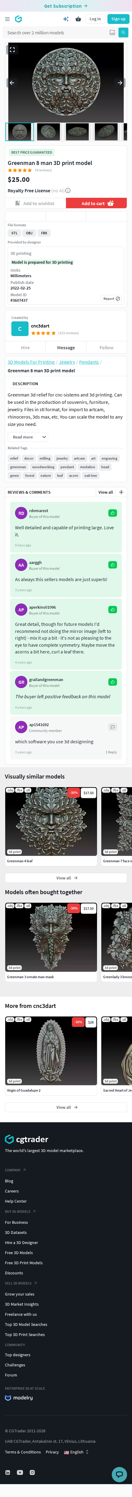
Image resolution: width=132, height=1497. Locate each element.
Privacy (52, 1452)
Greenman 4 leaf (20, 861)
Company (13, 1170)
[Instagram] (32, 1472)
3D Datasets (16, 1232)
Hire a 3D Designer (21, 1242)
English (73, 1452)
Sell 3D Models (18, 1283)
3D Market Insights (22, 1304)
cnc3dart (40, 326)
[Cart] (78, 19)
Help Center (16, 1201)
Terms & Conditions (23, 1452)
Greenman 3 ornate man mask (30, 976)
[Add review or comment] (121, 492)
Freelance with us (21, 1314)
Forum (11, 1375)
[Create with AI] (66, 19)
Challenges (15, 1365)
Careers (12, 1191)
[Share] (106, 216)
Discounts (14, 1273)
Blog (9, 1181)
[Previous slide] (11, 83)
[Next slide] (120, 83)
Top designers (17, 1354)
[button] (112, 32)
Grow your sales (19, 1294)
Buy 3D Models (17, 1211)
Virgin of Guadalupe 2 (24, 1090)
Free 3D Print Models (24, 1262)
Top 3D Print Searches (25, 1334)
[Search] (123, 32)
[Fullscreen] (12, 50)
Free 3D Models (19, 1252)
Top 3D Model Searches (26, 1324)
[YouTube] (20, 1472)
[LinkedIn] (8, 1472)
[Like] (25, 216)
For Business (16, 1222)
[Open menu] (7, 19)
